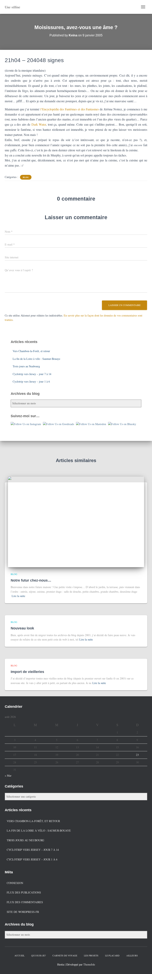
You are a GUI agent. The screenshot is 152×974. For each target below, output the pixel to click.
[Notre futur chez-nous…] (76, 521)
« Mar (8, 775)
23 (137, 755)
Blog (26, 177)
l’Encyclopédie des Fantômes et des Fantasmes (70, 109)
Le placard (112, 955)
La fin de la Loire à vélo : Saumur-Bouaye (36, 359)
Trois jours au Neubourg (26, 366)
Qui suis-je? (38, 955)
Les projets (91, 955)
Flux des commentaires (25, 902)
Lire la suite (18, 596)
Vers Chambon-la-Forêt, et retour (31, 351)
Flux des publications (24, 892)
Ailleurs (132, 955)
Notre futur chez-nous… (31, 580)
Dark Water (38, 124)
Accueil (19, 955)
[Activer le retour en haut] (144, 966)
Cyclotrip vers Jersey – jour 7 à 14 (32, 374)
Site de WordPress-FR (23, 912)
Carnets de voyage (64, 955)
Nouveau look (22, 628)
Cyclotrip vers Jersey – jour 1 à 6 (31, 381)
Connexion (15, 883)
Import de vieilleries (27, 672)
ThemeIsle (89, 964)
